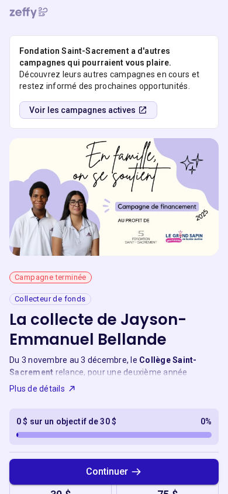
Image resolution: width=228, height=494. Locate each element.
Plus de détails (37, 388)
